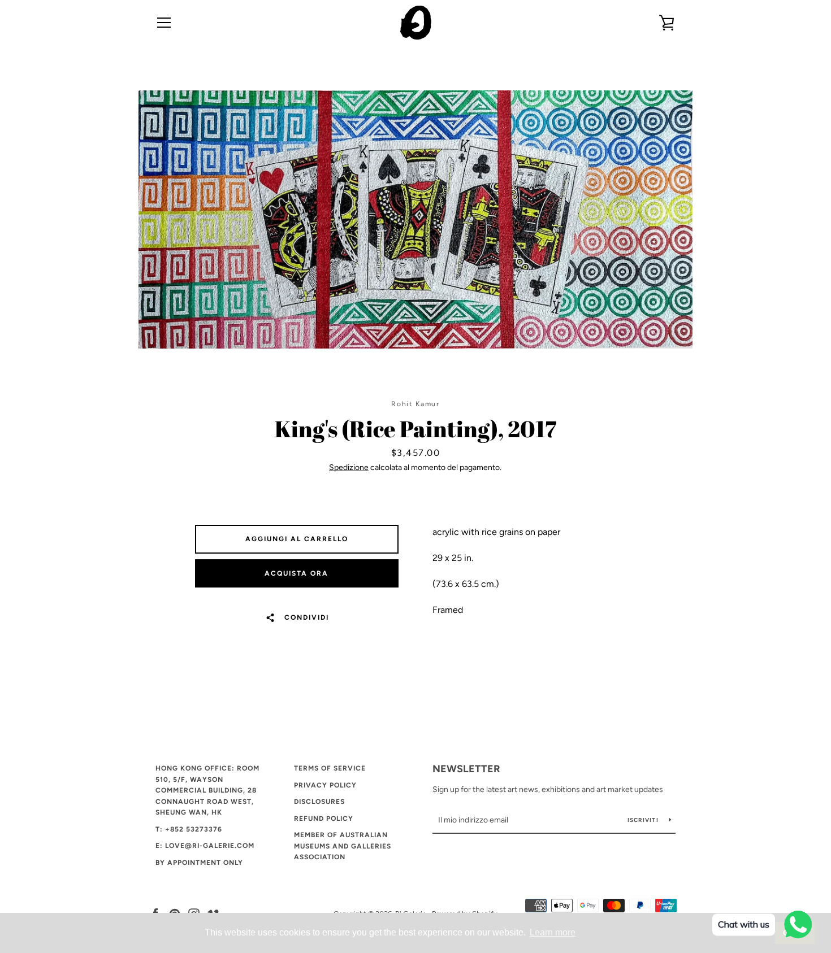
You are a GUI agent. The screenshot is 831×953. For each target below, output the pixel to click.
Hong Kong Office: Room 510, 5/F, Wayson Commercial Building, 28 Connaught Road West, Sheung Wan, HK (207, 790)
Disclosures (319, 802)
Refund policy (323, 819)
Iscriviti (644, 820)
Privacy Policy (325, 785)
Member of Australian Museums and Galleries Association (342, 846)
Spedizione (349, 467)
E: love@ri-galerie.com (204, 846)
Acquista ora (296, 573)
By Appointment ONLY (199, 863)
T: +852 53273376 (188, 829)
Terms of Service (330, 768)
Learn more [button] (552, 932)
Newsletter (466, 769)
